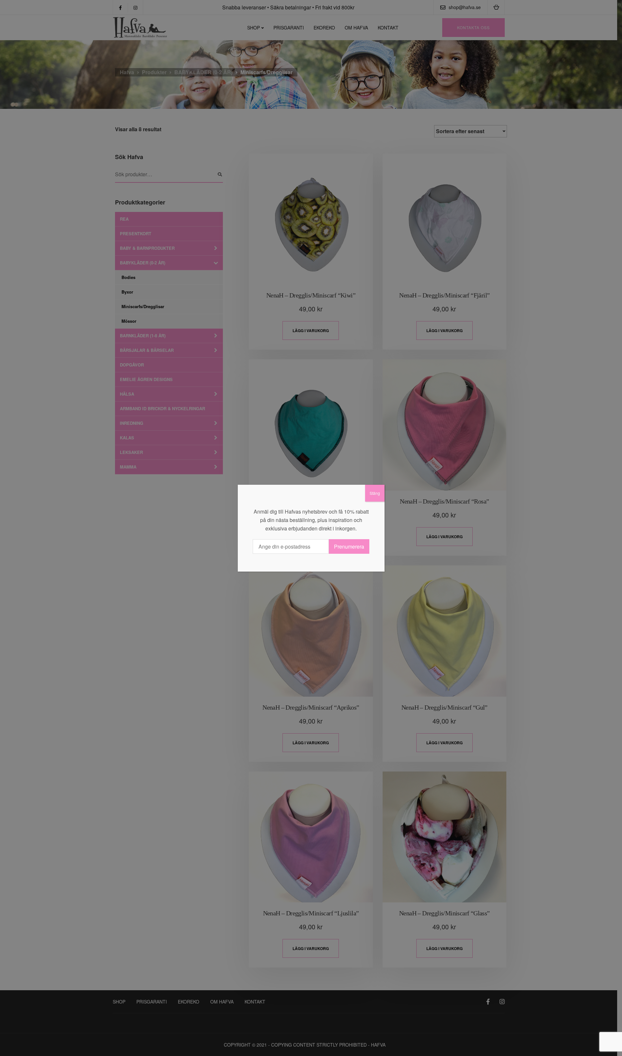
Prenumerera (349, 546)
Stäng (375, 493)
